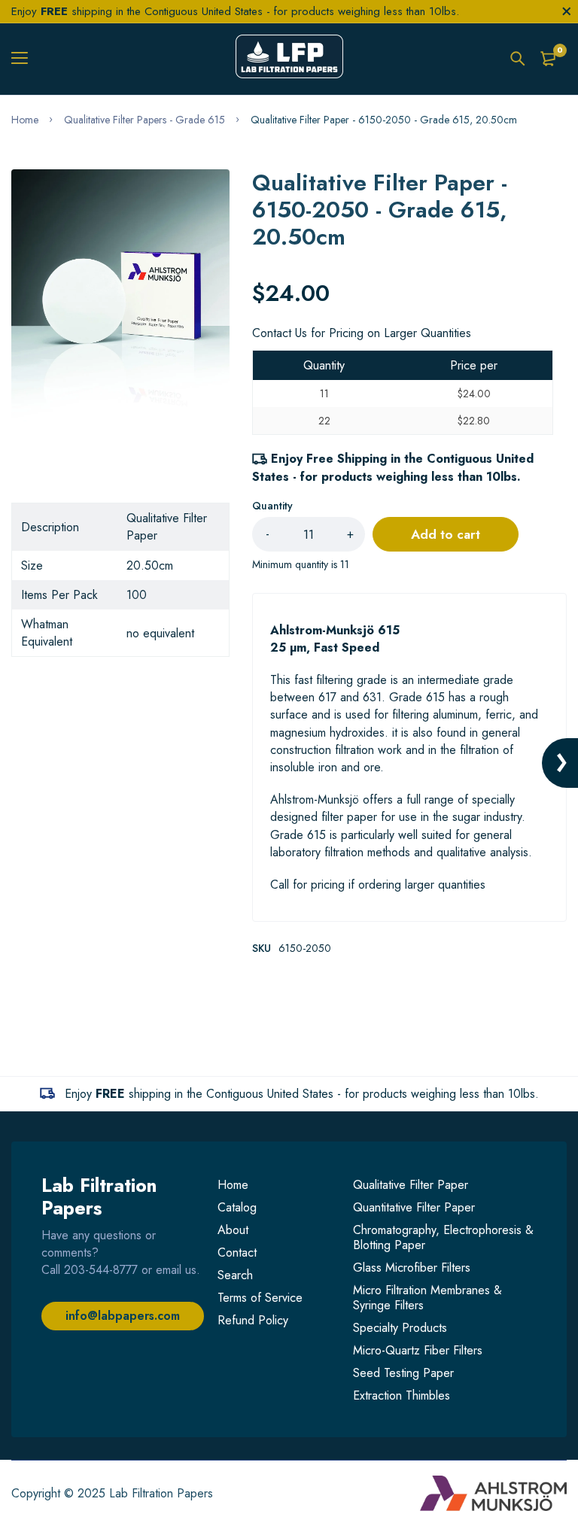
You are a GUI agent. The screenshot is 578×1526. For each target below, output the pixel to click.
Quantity (272, 505)
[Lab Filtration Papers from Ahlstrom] (289, 59)
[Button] (517, 58)
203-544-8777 (101, 1269)
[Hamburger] (25, 58)
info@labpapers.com (122, 1315)
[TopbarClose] (566, 11)
